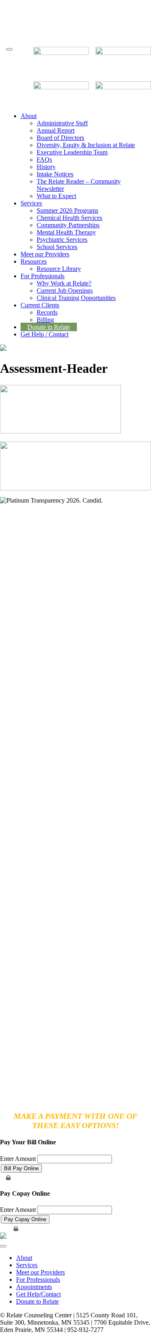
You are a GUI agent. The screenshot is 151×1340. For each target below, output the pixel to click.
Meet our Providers (45, 254)
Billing (45, 319)
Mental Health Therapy (66, 232)
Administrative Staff (62, 123)
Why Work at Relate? (64, 283)
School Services (57, 246)
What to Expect (56, 195)
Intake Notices (55, 174)
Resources (34, 261)
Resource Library (59, 268)
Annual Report (55, 130)
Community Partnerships (68, 225)
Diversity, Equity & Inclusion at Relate (86, 145)
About (29, 115)
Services (31, 203)
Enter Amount (18, 1158)
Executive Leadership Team (72, 152)
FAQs (44, 159)
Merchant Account (26, 1178)
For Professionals (42, 276)
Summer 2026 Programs (67, 210)
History (46, 166)
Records (47, 312)
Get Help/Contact (38, 1294)
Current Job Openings (65, 290)
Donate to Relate (48, 326)
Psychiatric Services (62, 239)
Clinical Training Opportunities (76, 297)
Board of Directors (60, 137)
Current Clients (40, 305)
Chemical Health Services (69, 217)
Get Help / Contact (44, 334)
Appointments (34, 1286)
